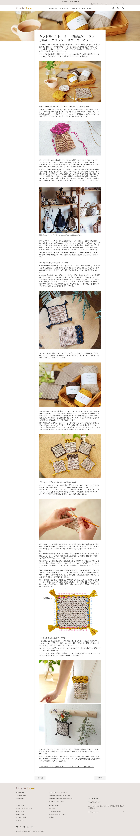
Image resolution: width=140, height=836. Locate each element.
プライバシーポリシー (56, 811)
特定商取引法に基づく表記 (57, 814)
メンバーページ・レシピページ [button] (58, 793)
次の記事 (100, 778)
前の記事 (40, 778)
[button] (52, 8)
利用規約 (52, 808)
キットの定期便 (21, 795)
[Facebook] (17, 827)
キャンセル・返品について (24, 808)
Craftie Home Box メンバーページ (59, 795)
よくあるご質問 (21, 817)
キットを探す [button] (20, 793)
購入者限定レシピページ (56, 801)
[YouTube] (31, 827)
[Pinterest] (24, 827)
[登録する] (122, 811)
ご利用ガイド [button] (20, 805)
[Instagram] (28, 827)
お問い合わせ (20, 820)
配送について (20, 811)
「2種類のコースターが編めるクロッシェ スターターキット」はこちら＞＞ (66, 767)
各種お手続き (20, 814)
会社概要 (52, 817)
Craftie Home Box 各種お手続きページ (61, 798)
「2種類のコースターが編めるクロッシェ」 (63, 56)
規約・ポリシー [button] (53, 805)
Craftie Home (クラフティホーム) (29, 831)
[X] (21, 827)
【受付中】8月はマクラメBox (70, 1)
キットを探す (20, 798)
